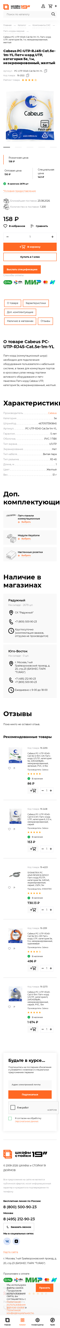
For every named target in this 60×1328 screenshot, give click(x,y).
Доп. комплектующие (20, 312)
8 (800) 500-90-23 (20, 1207)
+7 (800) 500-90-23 (26, 621)
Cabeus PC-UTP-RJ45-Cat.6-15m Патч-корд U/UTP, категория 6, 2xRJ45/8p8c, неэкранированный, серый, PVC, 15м (39, 998)
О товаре (12, 303)
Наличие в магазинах (20, 321)
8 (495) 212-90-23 (19, 1219)
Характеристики (36, 303)
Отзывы (45, 321)
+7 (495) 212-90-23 (25, 678)
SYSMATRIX (47, 889)
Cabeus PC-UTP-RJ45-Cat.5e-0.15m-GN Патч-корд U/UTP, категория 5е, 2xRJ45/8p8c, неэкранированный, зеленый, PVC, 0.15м (40, 759)
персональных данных (26, 1121)
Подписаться (30, 1094)
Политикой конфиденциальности (20, 1312)
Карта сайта (10, 1252)
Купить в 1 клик (30, 256)
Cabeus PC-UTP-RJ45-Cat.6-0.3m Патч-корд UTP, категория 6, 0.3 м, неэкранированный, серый (40, 819)
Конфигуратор (38, 1325)
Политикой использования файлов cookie (16, 1304)
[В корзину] (33, 790)
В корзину (33, 246)
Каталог (22, 1325)
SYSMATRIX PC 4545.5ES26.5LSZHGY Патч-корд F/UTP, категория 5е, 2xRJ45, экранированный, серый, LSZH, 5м (39, 878)
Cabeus (52, 413)
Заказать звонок (21, 1227)
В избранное (17, 226)
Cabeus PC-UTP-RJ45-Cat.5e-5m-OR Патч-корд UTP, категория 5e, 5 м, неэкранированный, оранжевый (40, 938)
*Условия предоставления (19, 191)
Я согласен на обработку (28, 1119)
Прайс (52, 1325)
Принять (44, 1287)
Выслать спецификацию (22, 269)
